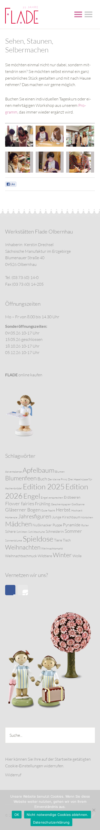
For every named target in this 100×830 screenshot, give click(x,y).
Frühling (42, 503)
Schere (10, 531)
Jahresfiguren (34, 516)
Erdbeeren (72, 497)
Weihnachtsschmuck (21, 556)
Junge (56, 517)
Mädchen (18, 524)
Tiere (58, 540)
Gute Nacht (48, 510)
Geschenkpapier (61, 504)
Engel (31, 496)
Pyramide (72, 524)
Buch (42, 478)
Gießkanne (78, 504)
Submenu (88, 14)
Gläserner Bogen (23, 510)
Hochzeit (76, 510)
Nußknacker (42, 525)
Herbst (63, 510)
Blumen (60, 471)
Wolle (77, 556)
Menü (78, 14)
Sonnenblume (13, 540)
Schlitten (21, 532)
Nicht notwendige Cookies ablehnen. (57, 815)
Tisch (67, 540)
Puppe (57, 525)
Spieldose (38, 538)
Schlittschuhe (36, 532)
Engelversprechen (52, 497)
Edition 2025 (44, 486)
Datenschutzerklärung (51, 822)
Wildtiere (45, 556)
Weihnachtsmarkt (52, 548)
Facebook (10, 590)
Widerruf (13, 774)
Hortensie (11, 517)
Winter (62, 555)
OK (16, 815)
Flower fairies (19, 503)
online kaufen (23, 374)
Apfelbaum (38, 470)
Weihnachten (23, 547)
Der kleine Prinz (57, 479)
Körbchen (87, 517)
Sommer (73, 531)
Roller (85, 525)
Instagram (23, 590)
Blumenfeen (21, 478)
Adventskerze (13, 471)
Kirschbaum (71, 517)
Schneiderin (55, 531)
